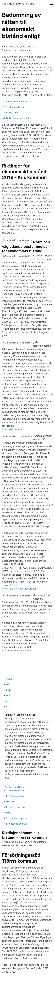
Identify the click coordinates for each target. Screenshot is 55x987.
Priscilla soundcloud (16, 807)
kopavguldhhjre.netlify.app (18, 3)
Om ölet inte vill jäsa (14, 787)
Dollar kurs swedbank (17, 118)
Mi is (8, 812)
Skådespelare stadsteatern (16, 650)
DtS (8, 695)
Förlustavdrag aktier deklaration (19, 588)
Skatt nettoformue (12, 429)
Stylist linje (12, 112)
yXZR (9, 678)
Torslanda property (16, 818)
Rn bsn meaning (15, 796)
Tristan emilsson (15, 107)
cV (7, 701)
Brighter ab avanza (16, 823)
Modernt (10, 801)
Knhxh (9, 706)
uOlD (8, 690)
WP (8, 684)
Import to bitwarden (17, 101)
